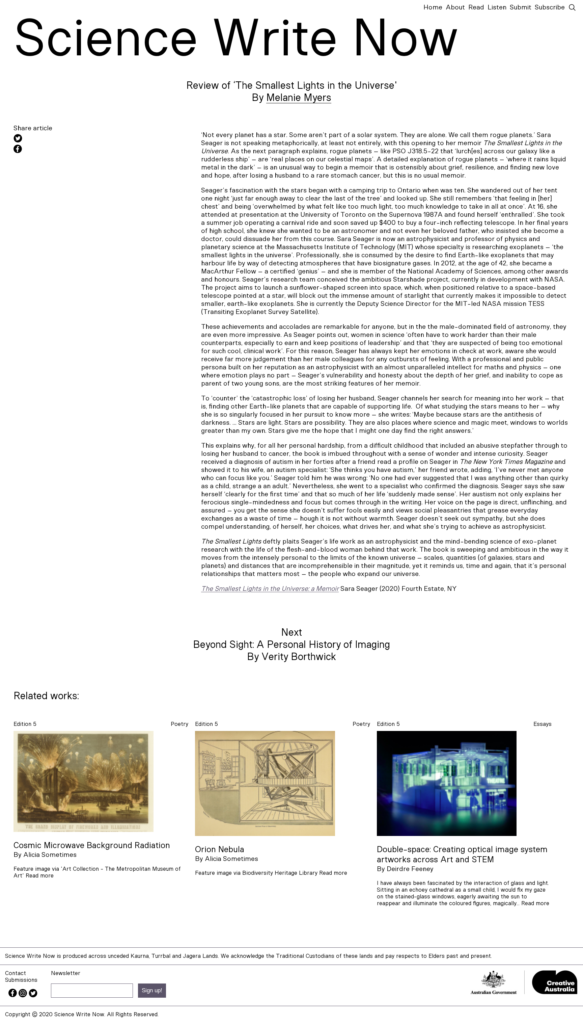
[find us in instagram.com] (24, 995)
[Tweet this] (74, 139)
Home (432, 7)
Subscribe (550, 7)
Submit (520, 7)
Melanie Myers (298, 98)
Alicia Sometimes (50, 854)
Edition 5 (24, 724)
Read (476, 7)
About (455, 7)
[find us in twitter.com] (33, 995)
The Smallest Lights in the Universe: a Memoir (270, 588)
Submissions (21, 980)
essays (542, 724)
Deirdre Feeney (410, 869)
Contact (15, 973)
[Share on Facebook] (74, 150)
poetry (179, 724)
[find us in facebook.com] (13, 995)
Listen (497, 7)
